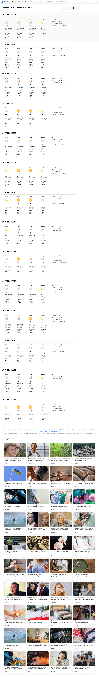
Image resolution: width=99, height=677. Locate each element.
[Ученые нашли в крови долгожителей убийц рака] (15, 500)
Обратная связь (78, 676)
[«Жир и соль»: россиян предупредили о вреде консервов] (84, 569)
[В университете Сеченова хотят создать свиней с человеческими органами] (84, 477)
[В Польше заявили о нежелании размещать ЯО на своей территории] (38, 616)
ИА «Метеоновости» (93, 676)
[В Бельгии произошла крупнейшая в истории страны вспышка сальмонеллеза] (15, 616)
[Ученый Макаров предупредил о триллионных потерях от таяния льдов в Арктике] (15, 523)
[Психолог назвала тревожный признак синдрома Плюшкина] (38, 546)
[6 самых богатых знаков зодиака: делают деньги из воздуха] (38, 454)
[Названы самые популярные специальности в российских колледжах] (84, 546)
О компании (6, 676)
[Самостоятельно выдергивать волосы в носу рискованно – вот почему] (61, 593)
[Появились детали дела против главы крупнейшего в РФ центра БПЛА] (61, 477)
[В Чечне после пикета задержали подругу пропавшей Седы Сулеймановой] (15, 454)
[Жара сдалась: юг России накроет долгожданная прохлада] (84, 616)
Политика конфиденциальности (54, 676)
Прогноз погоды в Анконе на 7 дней (54, 429)
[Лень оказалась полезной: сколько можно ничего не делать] (15, 569)
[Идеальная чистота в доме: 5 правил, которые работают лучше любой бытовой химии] (38, 639)
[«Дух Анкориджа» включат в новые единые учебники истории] (38, 593)
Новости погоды (92, 429)
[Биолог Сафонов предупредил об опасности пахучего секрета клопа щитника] (61, 662)
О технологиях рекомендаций (68, 676)
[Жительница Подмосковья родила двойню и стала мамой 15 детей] (61, 569)
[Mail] (2, 1)
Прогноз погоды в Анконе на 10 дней (76, 429)
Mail (2, 676)
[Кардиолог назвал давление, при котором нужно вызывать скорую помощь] (84, 523)
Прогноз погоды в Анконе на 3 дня (11, 429)
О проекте (44, 676)
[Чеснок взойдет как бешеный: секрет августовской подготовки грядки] (61, 546)
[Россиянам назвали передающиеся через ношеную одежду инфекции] (84, 639)
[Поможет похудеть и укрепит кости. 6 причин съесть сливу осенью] (84, 500)
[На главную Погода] (6, 1)
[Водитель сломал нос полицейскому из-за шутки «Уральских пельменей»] (15, 546)
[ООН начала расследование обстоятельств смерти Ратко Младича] (15, 593)
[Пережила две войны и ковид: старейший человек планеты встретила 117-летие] (61, 523)
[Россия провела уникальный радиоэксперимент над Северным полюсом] (15, 639)
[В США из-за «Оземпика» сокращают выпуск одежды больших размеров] (61, 500)
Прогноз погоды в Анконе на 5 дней (32, 429)
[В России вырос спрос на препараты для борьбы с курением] (38, 569)
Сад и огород (43, 431)
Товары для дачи (54, 431)
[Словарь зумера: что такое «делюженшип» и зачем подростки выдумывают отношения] (84, 662)
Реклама (12, 676)
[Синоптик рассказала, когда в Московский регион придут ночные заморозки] (61, 639)
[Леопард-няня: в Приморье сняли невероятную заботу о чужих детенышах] (61, 454)
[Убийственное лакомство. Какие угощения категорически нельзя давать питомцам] (38, 477)
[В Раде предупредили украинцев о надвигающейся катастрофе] (15, 477)
